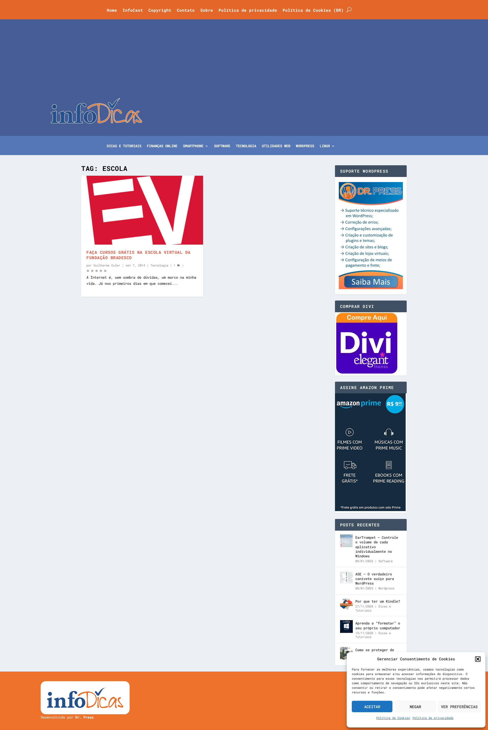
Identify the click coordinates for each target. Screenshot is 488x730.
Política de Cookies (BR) (313, 10)
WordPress (305, 146)
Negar (415, 706)
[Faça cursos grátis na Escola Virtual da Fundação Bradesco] (142, 210)
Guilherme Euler (107, 265)
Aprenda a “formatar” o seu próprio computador (377, 625)
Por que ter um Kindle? (377, 601)
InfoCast (133, 10)
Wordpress (386, 588)
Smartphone (193, 146)
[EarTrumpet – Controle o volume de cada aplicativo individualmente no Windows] (346, 540)
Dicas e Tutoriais (124, 146)
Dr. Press (84, 717)
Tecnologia (246, 146)
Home (112, 10)
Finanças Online (162, 146)
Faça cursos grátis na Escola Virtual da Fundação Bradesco (138, 254)
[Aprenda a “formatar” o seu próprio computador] (346, 626)
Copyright (159, 10)
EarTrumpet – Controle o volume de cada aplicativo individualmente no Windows (376, 546)
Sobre (206, 10)
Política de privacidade (433, 718)
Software (222, 146)
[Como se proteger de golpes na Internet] (346, 653)
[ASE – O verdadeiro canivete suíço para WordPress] (346, 577)
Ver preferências (459, 706)
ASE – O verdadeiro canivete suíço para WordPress (374, 579)
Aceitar (372, 706)
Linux (325, 146)
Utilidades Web (276, 146)
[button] (477, 659)
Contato (186, 10)
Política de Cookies (393, 718)
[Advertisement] (244, 60)
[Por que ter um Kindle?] (346, 604)
